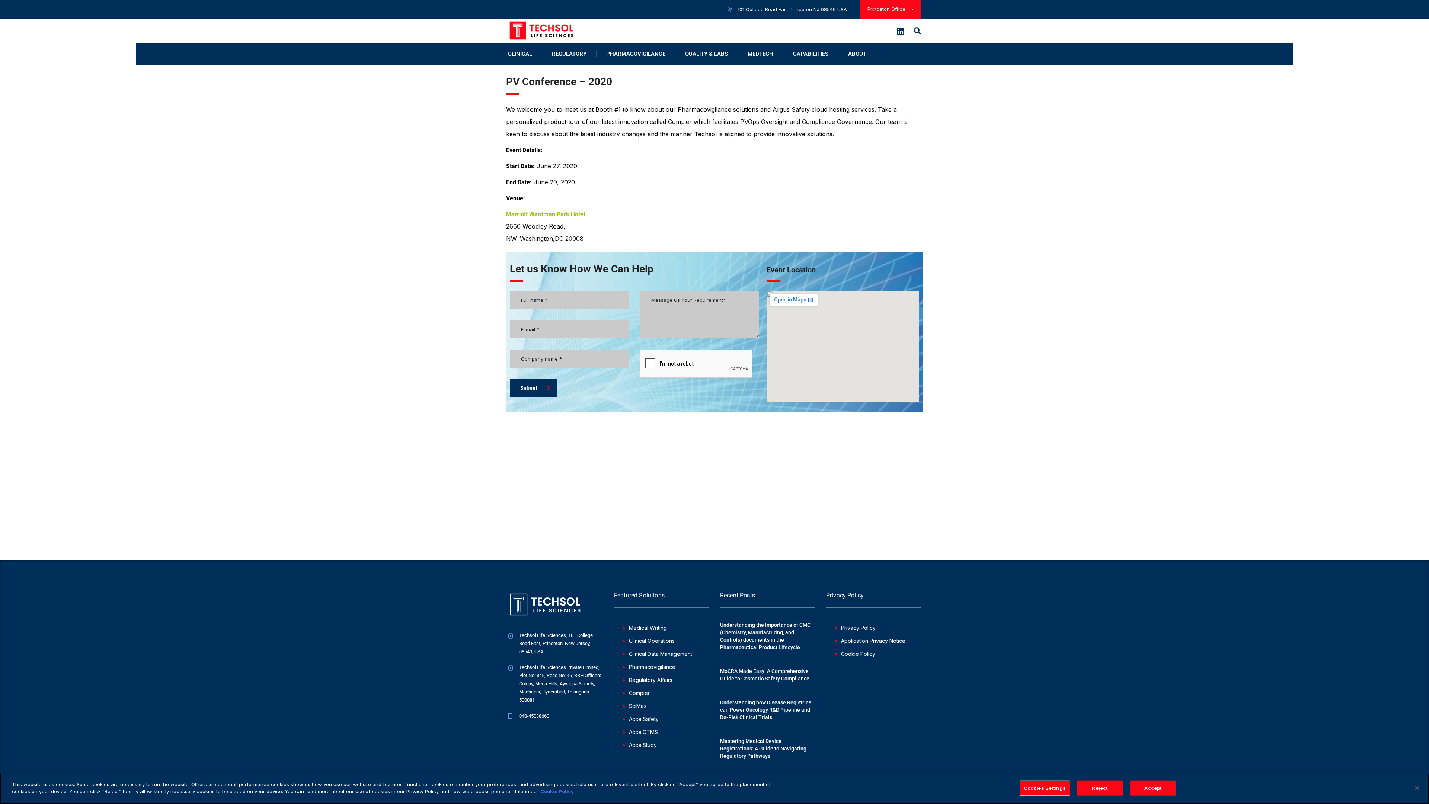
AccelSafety (644, 719)
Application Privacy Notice (873, 641)
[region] (714, 788)
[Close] (1417, 788)
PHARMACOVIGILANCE (635, 54)
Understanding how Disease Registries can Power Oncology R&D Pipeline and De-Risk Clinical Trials (765, 709)
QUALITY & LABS (706, 54)
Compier (639, 693)
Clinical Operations (652, 641)
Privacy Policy (858, 628)
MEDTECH (760, 54)
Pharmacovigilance (652, 667)
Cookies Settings (1045, 788)
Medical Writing (648, 628)
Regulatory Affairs (650, 680)
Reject (1099, 788)
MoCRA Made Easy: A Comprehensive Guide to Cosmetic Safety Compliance (764, 675)
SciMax (638, 706)
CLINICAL (520, 54)
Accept (1152, 788)
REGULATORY (569, 54)
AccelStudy (643, 745)
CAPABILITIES (810, 54)
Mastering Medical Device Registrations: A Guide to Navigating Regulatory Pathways (763, 748)
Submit (528, 388)
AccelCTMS (643, 732)
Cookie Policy (858, 654)
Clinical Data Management (660, 654)
